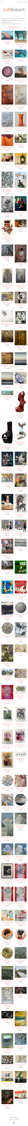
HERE (8, 23)
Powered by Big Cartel (14, 1119)
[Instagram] (14, 1123)
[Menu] (2, 2)
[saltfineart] (14, 9)
